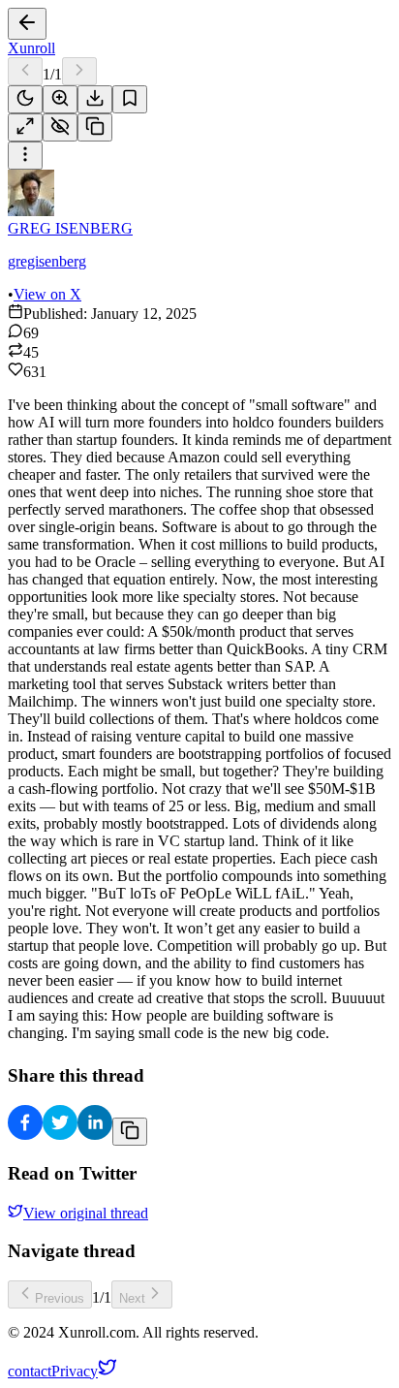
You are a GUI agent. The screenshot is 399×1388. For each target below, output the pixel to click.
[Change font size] (60, 99)
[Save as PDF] (94, 99)
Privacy (74, 1371)
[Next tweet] (79, 71)
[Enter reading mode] (25, 127)
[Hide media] (60, 127)
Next (132, 1298)
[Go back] (27, 24)
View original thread (85, 1213)
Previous (59, 1298)
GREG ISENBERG (70, 228)
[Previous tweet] (25, 71)
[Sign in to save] (129, 99)
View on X (47, 294)
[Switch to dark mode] (25, 99)
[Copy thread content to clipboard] (129, 1132)
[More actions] (25, 156)
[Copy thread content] (94, 127)
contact (29, 1371)
